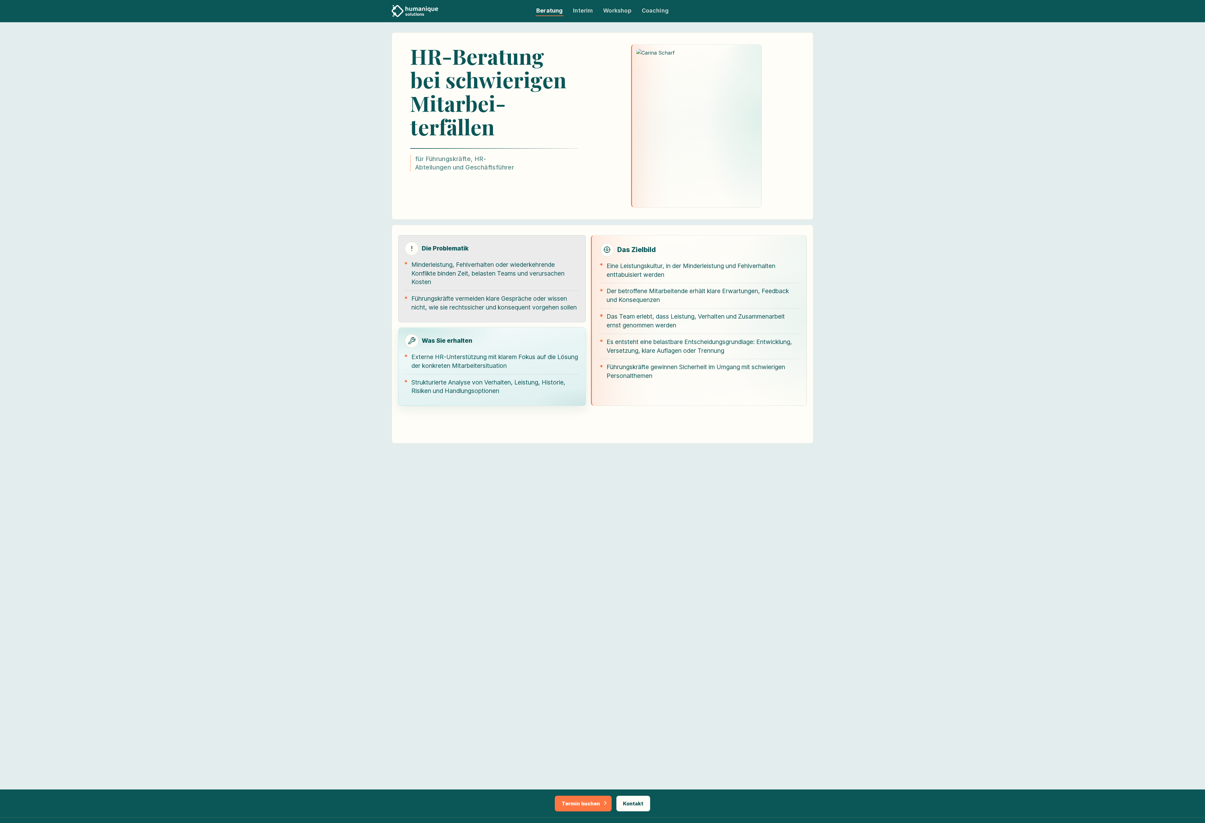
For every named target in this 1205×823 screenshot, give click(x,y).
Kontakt (633, 803)
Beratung (549, 11)
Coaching (655, 11)
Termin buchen (581, 803)
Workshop (617, 11)
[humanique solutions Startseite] (415, 11)
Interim (583, 11)
